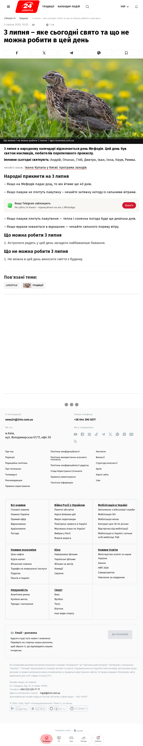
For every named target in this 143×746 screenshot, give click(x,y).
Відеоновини (18, 523)
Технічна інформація (62, 483)
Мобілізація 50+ (107, 514)
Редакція (10, 457)
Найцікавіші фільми (65, 554)
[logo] (27, 6)
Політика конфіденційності (65, 452)
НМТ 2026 (103, 567)
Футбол (58, 599)
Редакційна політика (16, 463)
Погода (15, 533)
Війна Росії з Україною (69, 505)
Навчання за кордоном (111, 577)
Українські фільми (64, 559)
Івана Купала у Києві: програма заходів (56, 167)
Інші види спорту (64, 613)
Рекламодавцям (13, 480)
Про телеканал (13, 469)
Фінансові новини (21, 563)
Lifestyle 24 (10, 18)
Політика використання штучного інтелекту (69, 458)
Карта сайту (102, 475)
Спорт (58, 590)
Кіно (57, 549)
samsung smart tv (78, 708)
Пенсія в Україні (20, 578)
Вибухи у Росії (62, 533)
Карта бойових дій (65, 514)
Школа (102, 563)
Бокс (57, 594)
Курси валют (18, 559)
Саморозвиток (106, 572)
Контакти (101, 452)
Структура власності (107, 463)
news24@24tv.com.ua (19, 419)
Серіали (58, 573)
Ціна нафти (17, 554)
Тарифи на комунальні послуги (29, 568)
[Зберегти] (126, 53)
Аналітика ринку (20, 594)
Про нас (9, 452)
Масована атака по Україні (69, 528)
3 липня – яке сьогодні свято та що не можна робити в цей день (66, 18)
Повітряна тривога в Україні (70, 523)
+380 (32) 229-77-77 (30, 689)
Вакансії (100, 457)
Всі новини (18, 505)
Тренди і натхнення (22, 603)
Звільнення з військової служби (116, 509)
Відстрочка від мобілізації (113, 528)
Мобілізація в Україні (112, 505)
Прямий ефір (18, 519)
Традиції (48, 6)
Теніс (57, 603)
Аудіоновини (18, 528)
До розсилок (120, 634)
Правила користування (17, 486)
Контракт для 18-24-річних (113, 523)
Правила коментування (63, 477)
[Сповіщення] (136, 6)
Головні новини (20, 509)
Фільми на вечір (63, 563)
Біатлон (58, 608)
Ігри (98, 480)
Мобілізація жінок (108, 519)
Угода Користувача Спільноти (66, 471)
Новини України (20, 514)
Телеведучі (11, 475)
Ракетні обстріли (64, 509)
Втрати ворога (62, 538)
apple (38, 708)
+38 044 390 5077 (85, 419)
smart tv (57, 708)
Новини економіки (23, 549)
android (19, 708)
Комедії (58, 568)
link (75, 434)
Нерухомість (19, 590)
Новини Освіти (108, 549)
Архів (98, 469)
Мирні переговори (65, 519)
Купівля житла (19, 599)
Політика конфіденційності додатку (70, 465)
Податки (15, 573)
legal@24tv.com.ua (50, 693)
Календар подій (69, 6)
